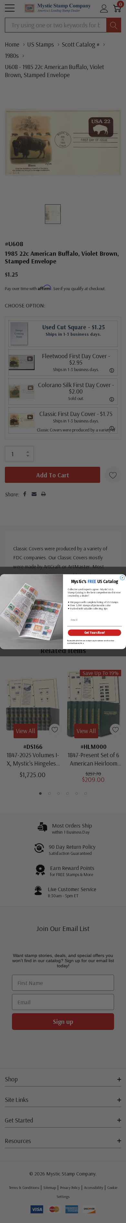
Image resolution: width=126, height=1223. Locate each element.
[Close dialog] (122, 578)
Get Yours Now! (94, 632)
